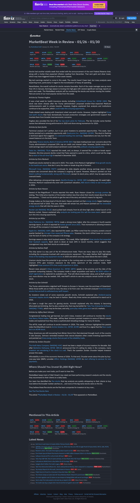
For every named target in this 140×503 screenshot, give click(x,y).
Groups (36, 22)
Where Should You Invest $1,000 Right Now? (55, 367)
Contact (55, 494)
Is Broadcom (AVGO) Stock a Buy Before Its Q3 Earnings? (53, 461)
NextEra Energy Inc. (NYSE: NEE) (74, 180)
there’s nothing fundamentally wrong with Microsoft (49, 174)
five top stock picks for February (72, 121)
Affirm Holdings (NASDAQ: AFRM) (67, 359)
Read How (93, 26)
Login (122, 18)
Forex (55, 22)
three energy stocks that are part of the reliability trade (63, 338)
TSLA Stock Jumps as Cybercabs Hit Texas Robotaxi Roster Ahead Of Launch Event (60, 475)
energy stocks (91, 201)
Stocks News (71, 30)
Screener (12, 22)
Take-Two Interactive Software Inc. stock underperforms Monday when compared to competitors (64, 467)
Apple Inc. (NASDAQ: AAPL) (40, 231)
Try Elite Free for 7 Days (102, 13)
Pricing (127, 22)
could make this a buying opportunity (69, 108)
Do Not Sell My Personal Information (95, 494)
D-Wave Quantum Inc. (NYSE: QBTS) (61, 269)
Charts (25, 22)
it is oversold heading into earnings (69, 136)
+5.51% (48, 448)
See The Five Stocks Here (39, 391)
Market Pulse (59, 30)
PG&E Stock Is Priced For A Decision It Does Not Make (52, 472)
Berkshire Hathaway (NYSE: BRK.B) (47, 348)
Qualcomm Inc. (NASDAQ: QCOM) (80, 133)
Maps (19, 22)
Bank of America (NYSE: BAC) (61, 142)
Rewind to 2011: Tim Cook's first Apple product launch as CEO (54, 450)
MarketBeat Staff (36, 47)
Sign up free (131, 18)
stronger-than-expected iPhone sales (58, 233)
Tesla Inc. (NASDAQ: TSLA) (40, 150)
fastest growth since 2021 (70, 224)
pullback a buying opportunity (92, 147)
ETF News (81, 30)
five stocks (56, 381)
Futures (49, 22)
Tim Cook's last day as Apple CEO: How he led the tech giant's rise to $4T (57, 483)
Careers (49, 494)
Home (6, 22)
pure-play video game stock (81, 308)
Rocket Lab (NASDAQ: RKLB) (40, 210)
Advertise (43, 494)
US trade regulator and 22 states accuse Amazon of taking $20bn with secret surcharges (62, 477)
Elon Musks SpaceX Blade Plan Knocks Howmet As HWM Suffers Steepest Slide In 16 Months (63, 453)
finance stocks (43, 142)
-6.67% (97, 466)
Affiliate (36, 494)
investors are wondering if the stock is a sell (47, 350)
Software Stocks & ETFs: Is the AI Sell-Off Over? (50, 456)
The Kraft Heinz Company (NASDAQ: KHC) (45, 345)
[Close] (137, 13)
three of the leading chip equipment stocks (46, 257)
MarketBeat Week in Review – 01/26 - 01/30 (55, 395)
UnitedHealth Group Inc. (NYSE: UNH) (91, 101)
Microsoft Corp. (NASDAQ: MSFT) (42, 169)
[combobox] (47, 18)
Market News (48, 30)
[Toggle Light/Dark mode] (115, 18)
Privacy (70, 494)
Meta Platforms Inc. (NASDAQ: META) (44, 222)
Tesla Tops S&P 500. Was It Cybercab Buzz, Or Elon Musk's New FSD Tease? (58, 459)
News (30, 22)
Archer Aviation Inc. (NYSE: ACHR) (65, 327)
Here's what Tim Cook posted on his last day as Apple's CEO (53, 480)
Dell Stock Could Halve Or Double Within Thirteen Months (53, 444)
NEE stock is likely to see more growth (96, 182)
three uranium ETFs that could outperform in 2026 (58, 265)
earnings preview (101, 192)
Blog (61, 494)
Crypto (61, 22)
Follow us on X (78, 494)
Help (133, 22)
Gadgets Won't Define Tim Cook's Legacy (48, 464)
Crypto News (91, 30)
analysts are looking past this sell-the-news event (80, 212)
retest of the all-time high (43, 155)
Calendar (75, 22)
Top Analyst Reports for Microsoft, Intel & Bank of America (53, 469)
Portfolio (67, 22)
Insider (43, 22)
